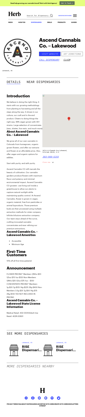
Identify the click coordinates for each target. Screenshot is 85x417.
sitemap (42, 406)
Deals (49, 22)
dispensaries (32, 404)
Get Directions (72, 54)
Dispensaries (36, 22)
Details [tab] (13, 82)
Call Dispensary (49, 59)
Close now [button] (46, 162)
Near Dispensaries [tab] (43, 82)
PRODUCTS (62, 22)
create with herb (61, 404)
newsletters (73, 404)
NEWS (10, 22)
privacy (10, 404)
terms (15, 404)
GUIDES (74, 22)
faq (19, 404)
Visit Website (50, 54)
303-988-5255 (50, 156)
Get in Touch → (67, 3)
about (23, 404)
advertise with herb (64, 15)
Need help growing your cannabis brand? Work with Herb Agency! (33, 3)
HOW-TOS (21, 22)
